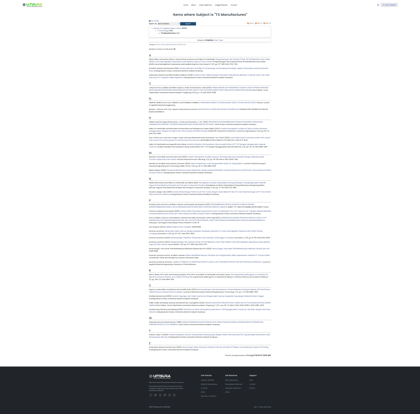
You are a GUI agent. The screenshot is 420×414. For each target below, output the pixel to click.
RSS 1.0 (259, 23)
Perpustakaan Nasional (233, 384)
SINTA (227, 392)
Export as (153, 23)
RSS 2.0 (268, 23)
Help (251, 380)
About (193, 5)
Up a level (154, 21)
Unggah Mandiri (221, 5)
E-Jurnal (204, 388)
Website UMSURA (207, 380)
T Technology (162, 30)
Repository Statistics (208, 396)
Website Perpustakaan (209, 384)
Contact (234, 5)
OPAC (203, 392)
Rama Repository (231, 380)
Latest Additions (205, 5)
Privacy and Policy (264, 407)
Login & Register (390, 5)
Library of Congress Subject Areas (167, 28)
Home (185, 5)
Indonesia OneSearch (233, 388)
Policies (252, 388)
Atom (251, 23)
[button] (188, 23)
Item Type (219, 40)
